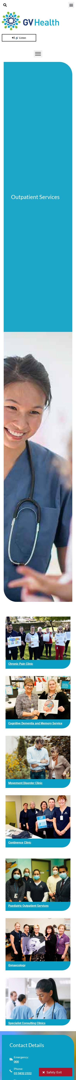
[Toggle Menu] (38, 53)
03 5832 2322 (23, 1073)
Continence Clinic (19, 842)
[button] (5, 5)
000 (16, 1061)
